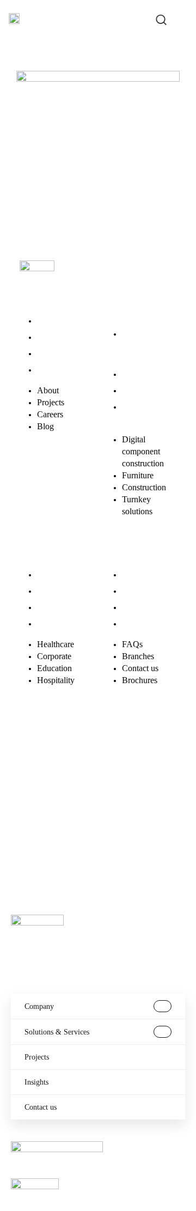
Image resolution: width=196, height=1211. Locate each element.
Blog (45, 369)
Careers (50, 353)
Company (39, 1006)
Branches (138, 590)
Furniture (138, 374)
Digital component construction (143, 345)
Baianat (59, 837)
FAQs (132, 574)
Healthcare (55, 574)
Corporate (54, 590)
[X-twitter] (69, 750)
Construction (144, 390)
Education (54, 607)
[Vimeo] (33, 780)
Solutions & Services (56, 1032)
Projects (50, 337)
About (48, 320)
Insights (36, 1082)
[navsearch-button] (161, 18)
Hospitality (56, 623)
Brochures (139, 623)
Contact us (140, 607)
